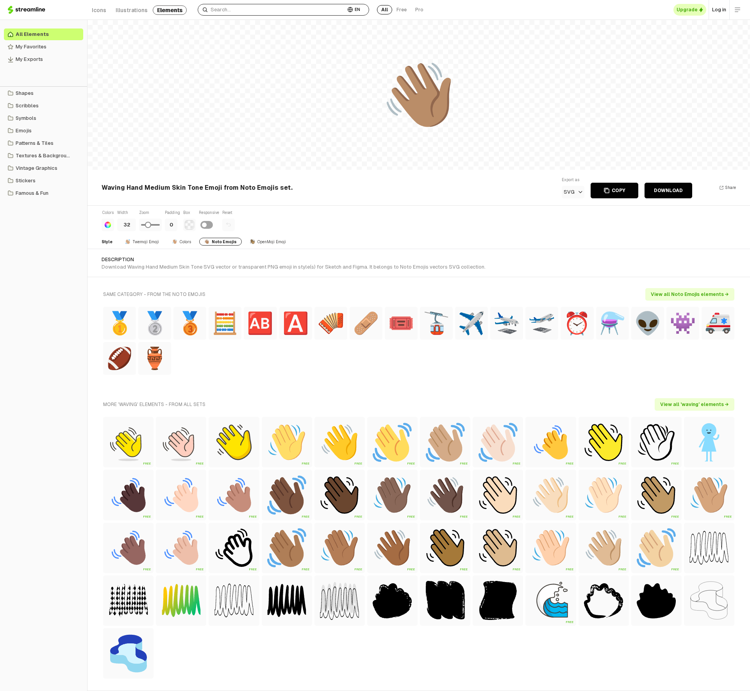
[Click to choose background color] (189, 224)
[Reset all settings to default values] (228, 225)
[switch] (206, 225)
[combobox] (272, 9)
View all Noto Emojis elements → (690, 294)
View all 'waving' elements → (694, 404)
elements (169, 10)
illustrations (132, 10)
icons (99, 10)
